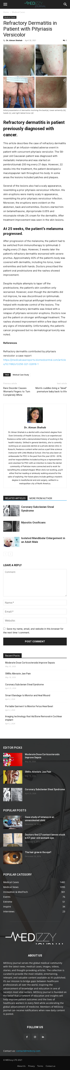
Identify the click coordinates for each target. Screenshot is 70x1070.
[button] (5, 4)
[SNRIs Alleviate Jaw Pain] (12, 777)
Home (6, 12)
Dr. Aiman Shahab (14, 40)
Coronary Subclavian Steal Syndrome (24, 684)
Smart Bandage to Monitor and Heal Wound (27, 695)
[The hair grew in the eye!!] (12, 857)
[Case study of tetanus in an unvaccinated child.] (12, 822)
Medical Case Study (21, 374)
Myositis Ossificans (33, 522)
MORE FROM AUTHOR (40, 498)
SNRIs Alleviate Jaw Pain (18, 673)
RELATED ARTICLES (15, 498)
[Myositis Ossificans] (11, 526)
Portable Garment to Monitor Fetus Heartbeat (29, 706)
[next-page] (10, 554)
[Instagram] (35, 1037)
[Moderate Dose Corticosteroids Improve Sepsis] (12, 759)
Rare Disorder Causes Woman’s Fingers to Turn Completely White (16, 391)
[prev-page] (5, 554)
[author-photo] (35, 422)
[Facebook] (27, 1037)
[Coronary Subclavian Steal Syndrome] (11, 510)
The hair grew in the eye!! (38, 852)
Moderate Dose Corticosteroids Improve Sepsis (30, 662)
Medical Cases (18, 12)
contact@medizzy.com (28, 1050)
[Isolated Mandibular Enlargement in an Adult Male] (11, 542)
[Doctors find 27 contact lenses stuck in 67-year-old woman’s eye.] (12, 840)
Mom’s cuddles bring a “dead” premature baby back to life (51, 390)
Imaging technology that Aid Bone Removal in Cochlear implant (33, 718)
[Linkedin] (43, 1037)
